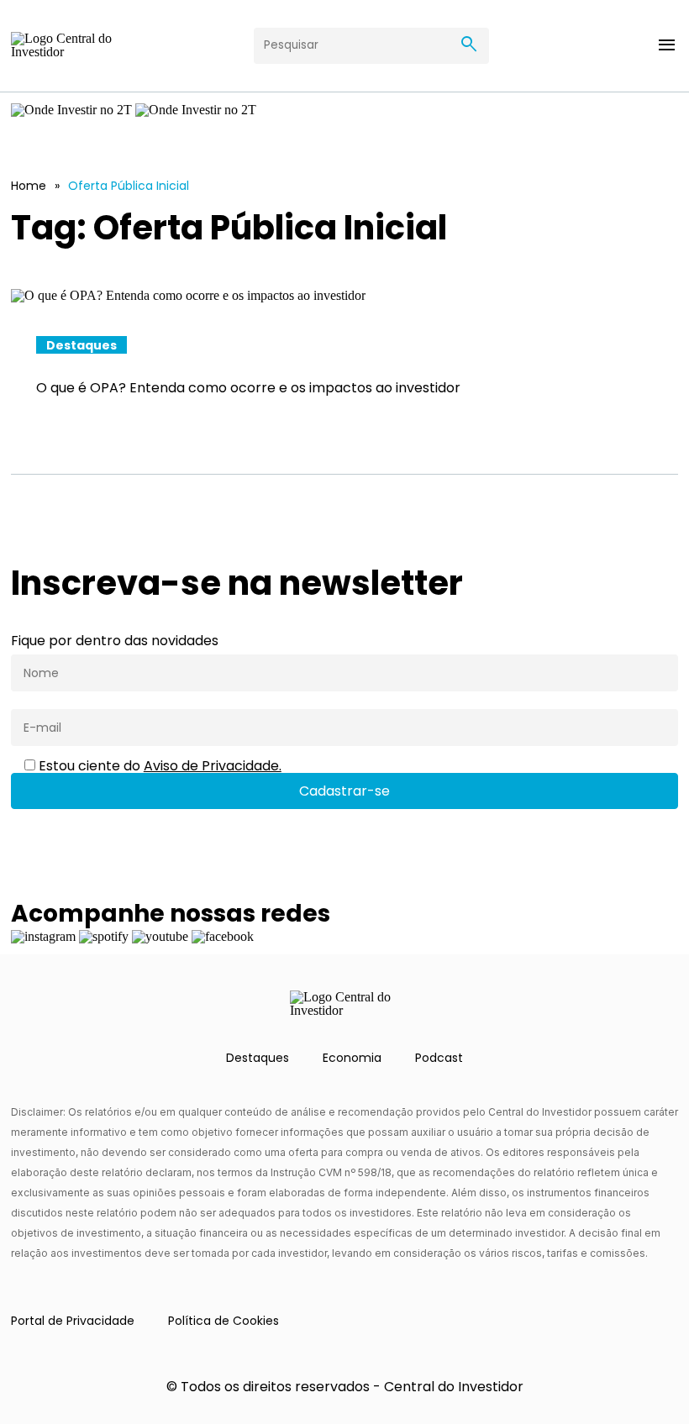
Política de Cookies (223, 1320)
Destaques (257, 1057)
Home (28, 185)
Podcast (439, 1057)
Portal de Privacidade (72, 1320)
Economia (352, 1057)
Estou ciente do (158, 766)
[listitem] (344, 359)
